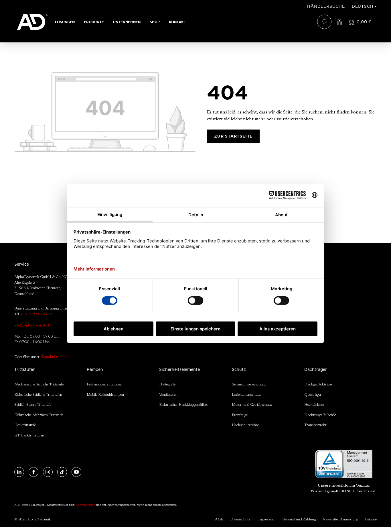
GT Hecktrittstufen (29, 435)
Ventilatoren (168, 395)
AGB (219, 519)
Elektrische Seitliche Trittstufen (38, 395)
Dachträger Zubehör (320, 415)
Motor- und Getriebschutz (252, 405)
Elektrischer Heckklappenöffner (183, 405)
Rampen (95, 369)
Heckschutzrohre (245, 425)
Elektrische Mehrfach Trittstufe (38, 415)
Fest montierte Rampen (104, 384)
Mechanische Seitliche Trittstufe (39, 384)
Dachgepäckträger (318, 384)
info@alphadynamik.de (32, 325)
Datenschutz (240, 519)
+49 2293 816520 (36, 314)
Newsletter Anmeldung (340, 519)
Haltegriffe (167, 384)
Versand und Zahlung (299, 519)
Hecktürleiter (314, 405)
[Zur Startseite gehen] (32, 22)
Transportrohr (315, 425)
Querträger (312, 395)
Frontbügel (240, 415)
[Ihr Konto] (339, 22)
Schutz (239, 369)
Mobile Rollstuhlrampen (105, 395)
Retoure (371, 519)
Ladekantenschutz (246, 395)
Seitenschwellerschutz (249, 384)
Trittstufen (24, 369)
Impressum (266, 519)
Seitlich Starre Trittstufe (32, 405)
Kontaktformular (53, 357)
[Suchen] (324, 22)
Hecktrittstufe (25, 425)
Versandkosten (85, 505)
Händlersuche (326, 6)
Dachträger (315, 369)
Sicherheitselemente (179, 369)
